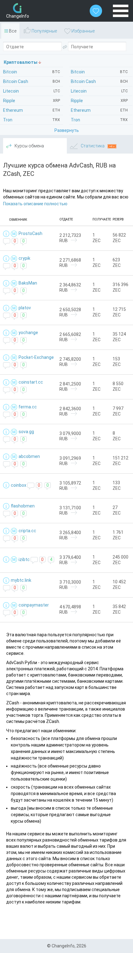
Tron (99, 119)
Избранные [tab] (83, 30)
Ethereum (99, 110)
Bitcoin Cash (99, 81)
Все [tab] (12, 30)
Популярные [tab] (44, 30)
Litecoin (99, 91)
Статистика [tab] (92, 145)
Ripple (99, 100)
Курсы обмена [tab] (29, 145)
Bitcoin (99, 71)
